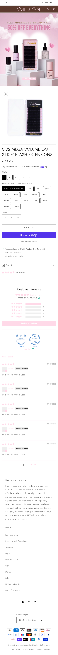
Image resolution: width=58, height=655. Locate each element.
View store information (14, 256)
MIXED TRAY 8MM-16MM (13, 188)
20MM (16, 206)
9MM (6, 194)
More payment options (29, 242)
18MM (44, 200)
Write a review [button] (29, 323)
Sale (7, 578)
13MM (44, 194)
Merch (8, 571)
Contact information (43, 649)
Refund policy (45, 645)
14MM (6, 200)
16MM (25, 200)
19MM (6, 206)
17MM (35, 200)
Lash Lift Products (12, 590)
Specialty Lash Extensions (16, 541)
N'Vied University (12, 584)
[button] (3, 9)
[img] (8, 364)
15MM (16, 200)
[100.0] (21, 339)
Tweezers (9, 547)
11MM (25, 194)
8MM (47, 188)
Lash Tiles (9, 565)
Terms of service (28, 649)
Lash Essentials (11, 559)
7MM (38, 188)
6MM (30, 188)
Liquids (8, 553)
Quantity (5, 212)
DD (30, 177)
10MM (15, 194)
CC (16, 177)
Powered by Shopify (30, 645)
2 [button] (27, 464)
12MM (34, 194)
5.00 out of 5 (36, 294)
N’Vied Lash (18, 645)
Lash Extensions (12, 535)
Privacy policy (15, 649)
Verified (27, 349)
